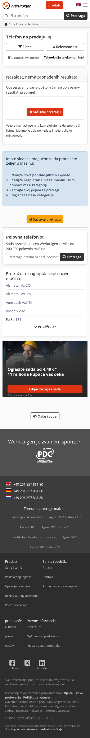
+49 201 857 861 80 (28, 484)
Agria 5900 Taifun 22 (63, 517)
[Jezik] (78, 5)
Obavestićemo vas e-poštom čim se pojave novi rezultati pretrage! (43, 90)
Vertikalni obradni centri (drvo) (34, 537)
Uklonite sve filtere (24, 58)
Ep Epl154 (13, 319)
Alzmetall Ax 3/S (18, 294)
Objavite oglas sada (45, 389)
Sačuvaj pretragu (46, 112)
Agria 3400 (69, 537)
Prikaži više (46, 327)
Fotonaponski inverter (27, 517)
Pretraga (77, 15)
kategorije (45, 195)
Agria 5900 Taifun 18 (55, 527)
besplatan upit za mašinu (45, 180)
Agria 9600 (27, 527)
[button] (85, 5)
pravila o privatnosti (26, 729)
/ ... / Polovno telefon (23, 24)
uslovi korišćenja (51, 729)
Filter (26, 46)
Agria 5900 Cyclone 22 (45, 547)
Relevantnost (66, 46)
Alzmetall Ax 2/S (18, 285)
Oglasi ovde (47, 416)
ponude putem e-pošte (51, 175)
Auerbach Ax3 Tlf (19, 302)
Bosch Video (15, 311)
